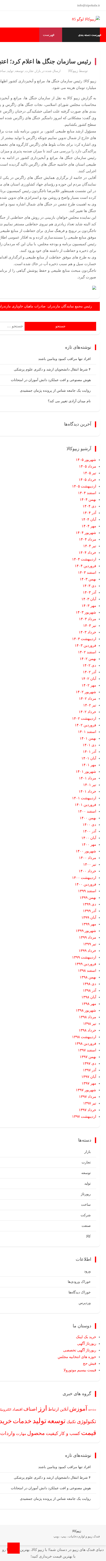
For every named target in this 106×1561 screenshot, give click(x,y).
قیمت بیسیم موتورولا (80, 1370)
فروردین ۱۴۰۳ (85, 645)
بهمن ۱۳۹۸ (88, 977)
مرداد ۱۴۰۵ (87, 466)
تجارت (29, 71)
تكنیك (71, 1421)
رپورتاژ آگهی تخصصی (79, 1350)
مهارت (21, 1434)
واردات (7, 1433)
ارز (42, 1408)
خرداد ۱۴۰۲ (87, 712)
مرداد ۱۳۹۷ (87, 1097)
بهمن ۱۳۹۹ (88, 898)
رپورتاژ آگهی (86, 1344)
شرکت (86, 1215)
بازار (38, 71)
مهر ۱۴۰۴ (89, 526)
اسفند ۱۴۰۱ (87, 732)
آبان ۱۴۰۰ (88, 838)
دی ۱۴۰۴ (89, 506)
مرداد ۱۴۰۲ (87, 699)
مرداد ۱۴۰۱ (87, 778)
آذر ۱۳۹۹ (89, 911)
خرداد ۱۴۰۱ (87, 791)
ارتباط (53, 1409)
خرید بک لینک (86, 1337)
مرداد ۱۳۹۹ (87, 937)
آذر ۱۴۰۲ (89, 672)
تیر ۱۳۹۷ (89, 1103)
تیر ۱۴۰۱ (89, 785)
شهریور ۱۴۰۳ (86, 612)
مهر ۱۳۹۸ (89, 1004)
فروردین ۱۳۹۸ (85, 1043)
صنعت (86, 1226)
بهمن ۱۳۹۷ (88, 1057)
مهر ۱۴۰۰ (89, 844)
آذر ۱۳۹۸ (89, 990)
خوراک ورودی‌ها (79, 1282)
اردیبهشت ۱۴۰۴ (84, 559)
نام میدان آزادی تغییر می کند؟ (69, 401)
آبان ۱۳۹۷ (88, 1077)
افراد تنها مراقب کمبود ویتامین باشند (64, 359)
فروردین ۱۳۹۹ (85, 964)
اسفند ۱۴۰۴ (87, 493)
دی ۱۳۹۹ (89, 904)
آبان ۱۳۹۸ (88, 997)
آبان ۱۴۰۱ (88, 758)
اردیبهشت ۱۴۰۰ (84, 878)
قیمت (88, 1432)
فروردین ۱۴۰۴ (85, 566)
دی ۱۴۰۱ (89, 745)
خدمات (22, 1421)
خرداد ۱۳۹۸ (87, 1030)
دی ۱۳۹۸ (89, 984)
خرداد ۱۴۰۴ (87, 553)
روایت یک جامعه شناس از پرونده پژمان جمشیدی (55, 390)
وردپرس (85, 1303)
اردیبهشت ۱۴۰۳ (84, 639)
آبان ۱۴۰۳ (88, 599)
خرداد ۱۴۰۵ (87, 480)
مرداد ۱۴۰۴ (87, 539)
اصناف (30, 1409)
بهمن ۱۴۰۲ (88, 659)
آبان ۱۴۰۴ (88, 519)
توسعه (19, 71)
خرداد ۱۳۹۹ (87, 951)
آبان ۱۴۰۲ (88, 679)
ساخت (86, 1204)
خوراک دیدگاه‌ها (80, 1292)
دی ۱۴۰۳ (89, 586)
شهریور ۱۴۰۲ (86, 692)
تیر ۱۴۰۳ (89, 626)
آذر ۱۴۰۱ (89, 752)
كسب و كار (69, 1433)
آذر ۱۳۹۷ (89, 1070)
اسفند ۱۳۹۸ (87, 971)
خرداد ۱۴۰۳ (87, 632)
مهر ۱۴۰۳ (89, 606)
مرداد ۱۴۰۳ (87, 619)
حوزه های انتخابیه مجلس (77, 1357)
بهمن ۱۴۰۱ (88, 738)
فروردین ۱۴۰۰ (85, 884)
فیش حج (89, 1363)
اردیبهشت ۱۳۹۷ (84, 1116)
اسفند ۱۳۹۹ (87, 891)
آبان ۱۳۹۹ (88, 917)
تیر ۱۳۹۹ (89, 944)
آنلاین (64, 1409)
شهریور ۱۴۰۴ (86, 533)
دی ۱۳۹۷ (89, 1063)
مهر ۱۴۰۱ (89, 765)
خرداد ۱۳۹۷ (87, 1110)
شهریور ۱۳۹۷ (86, 1090)
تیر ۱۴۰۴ (89, 546)
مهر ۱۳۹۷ (89, 1083)
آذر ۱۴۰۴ (89, 513)
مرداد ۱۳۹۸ (87, 1017)
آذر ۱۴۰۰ (89, 831)
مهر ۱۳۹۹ (89, 924)
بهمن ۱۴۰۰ (88, 818)
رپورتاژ (86, 1194)
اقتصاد (17, 1409)
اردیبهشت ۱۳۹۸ (84, 1037)
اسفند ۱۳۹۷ (87, 1050)
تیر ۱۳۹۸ (89, 1024)
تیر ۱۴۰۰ (89, 864)
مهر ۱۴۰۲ (89, 685)
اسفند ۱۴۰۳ (87, 572)
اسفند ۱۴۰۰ (87, 811)
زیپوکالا (73, 71)
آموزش (78, 1408)
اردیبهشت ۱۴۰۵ (84, 486)
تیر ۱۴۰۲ (89, 705)
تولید (10, 71)
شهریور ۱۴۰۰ (86, 851)
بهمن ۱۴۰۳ (88, 579)
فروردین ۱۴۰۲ (85, 725)
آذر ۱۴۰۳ (89, 592)
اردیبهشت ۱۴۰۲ (84, 718)
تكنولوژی (86, 1421)
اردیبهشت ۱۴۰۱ (84, 798)
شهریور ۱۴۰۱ (86, 771)
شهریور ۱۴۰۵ (86, 460)
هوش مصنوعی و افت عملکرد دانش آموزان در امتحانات (51, 380)
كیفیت (52, 1433)
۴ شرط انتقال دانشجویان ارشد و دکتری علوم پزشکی (52, 369)
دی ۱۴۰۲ (89, 665)
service (92, 1409)
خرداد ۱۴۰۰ (87, 871)
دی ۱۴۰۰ (89, 825)
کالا (88, 1236)
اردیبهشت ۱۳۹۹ (84, 957)
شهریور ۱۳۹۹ (86, 931)
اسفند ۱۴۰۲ (87, 652)
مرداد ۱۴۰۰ (87, 858)
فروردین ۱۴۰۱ (85, 805)
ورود (87, 1271)
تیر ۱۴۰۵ (89, 473)
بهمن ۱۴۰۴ (88, 499)
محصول (36, 1433)
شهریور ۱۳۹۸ (86, 1010)
